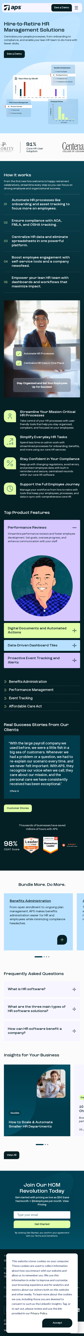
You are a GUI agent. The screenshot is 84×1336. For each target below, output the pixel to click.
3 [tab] (46, 956)
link (12, 942)
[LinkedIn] (77, 1311)
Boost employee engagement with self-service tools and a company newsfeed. (37, 262)
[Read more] (37, 1100)
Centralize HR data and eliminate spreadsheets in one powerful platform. (36, 241)
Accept (57, 1322)
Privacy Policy (38, 1313)
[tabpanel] (38, 921)
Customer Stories (18, 808)
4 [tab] (48, 956)
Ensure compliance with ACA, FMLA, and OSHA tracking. (33, 223)
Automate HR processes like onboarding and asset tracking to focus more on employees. (37, 204)
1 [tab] (38, 956)
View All (11, 1155)
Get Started (42, 1224)
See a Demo (61, 7)
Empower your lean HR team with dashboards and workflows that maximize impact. (36, 282)
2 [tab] (44, 956)
